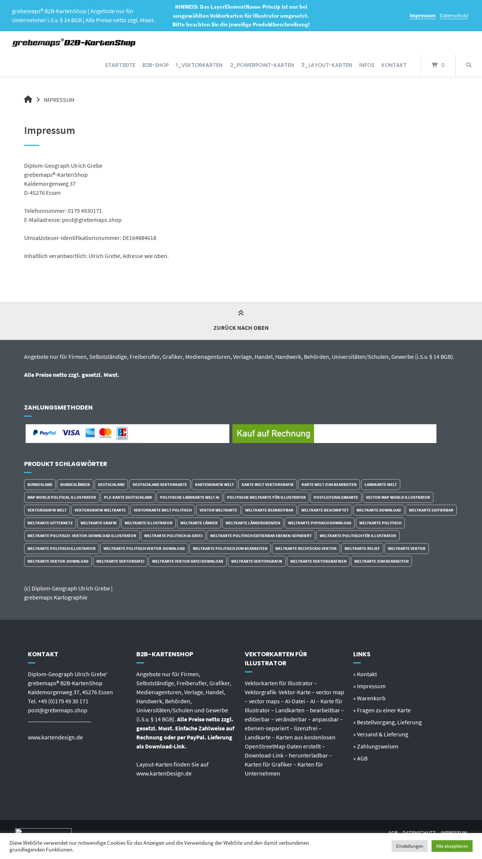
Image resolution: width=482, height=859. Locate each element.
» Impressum (369, 686)
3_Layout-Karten (326, 65)
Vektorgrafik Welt (47, 510)
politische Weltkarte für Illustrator (266, 497)
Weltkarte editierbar (431, 510)
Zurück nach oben (241, 327)
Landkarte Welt (381, 484)
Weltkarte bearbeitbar (269, 510)
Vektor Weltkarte (218, 510)
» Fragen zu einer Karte (382, 710)
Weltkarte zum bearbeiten (381, 561)
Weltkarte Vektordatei (120, 561)
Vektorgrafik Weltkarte (100, 510)
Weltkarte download (379, 510)
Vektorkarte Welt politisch (163, 510)
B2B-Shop (155, 65)
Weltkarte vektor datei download (187, 561)
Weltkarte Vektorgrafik (256, 561)
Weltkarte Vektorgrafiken (318, 561)
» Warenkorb (369, 698)
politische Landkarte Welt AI (189, 497)
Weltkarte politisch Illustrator (61, 548)
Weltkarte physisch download (319, 522)
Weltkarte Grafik (99, 522)
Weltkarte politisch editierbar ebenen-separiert (261, 535)
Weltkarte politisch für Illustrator (358, 535)
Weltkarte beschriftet (325, 510)
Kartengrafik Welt (214, 484)
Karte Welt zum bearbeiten (329, 484)
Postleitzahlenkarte (336, 497)
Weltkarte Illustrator (148, 522)
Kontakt (394, 65)
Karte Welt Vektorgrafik (268, 484)
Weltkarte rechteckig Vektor (306, 548)
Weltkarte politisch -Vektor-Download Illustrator (81, 535)
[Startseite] (74, 42)
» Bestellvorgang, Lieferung (387, 722)
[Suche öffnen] (469, 65)
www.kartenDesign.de (164, 773)
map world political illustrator (61, 497)
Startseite (120, 65)
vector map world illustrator (398, 497)
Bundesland (39, 484)
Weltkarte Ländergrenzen (253, 522)
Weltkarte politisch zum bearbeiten (230, 548)
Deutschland (111, 484)
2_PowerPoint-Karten (262, 65)
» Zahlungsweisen (375, 746)
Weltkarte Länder (199, 522)
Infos (366, 65)
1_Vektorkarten (199, 65)
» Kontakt (365, 674)
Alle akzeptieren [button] (452, 846)
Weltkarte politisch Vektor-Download (144, 548)
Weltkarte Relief (362, 548)
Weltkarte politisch (380, 522)
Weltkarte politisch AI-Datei (173, 535)
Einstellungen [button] (409, 846)
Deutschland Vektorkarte (160, 484)
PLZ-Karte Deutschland (128, 497)
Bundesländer (75, 484)
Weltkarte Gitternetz (50, 522)
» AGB (360, 758)
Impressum (423, 15)
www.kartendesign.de (55, 737)
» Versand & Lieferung (380, 734)
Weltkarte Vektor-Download (57, 561)
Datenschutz (454, 15)
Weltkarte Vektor (407, 548)
